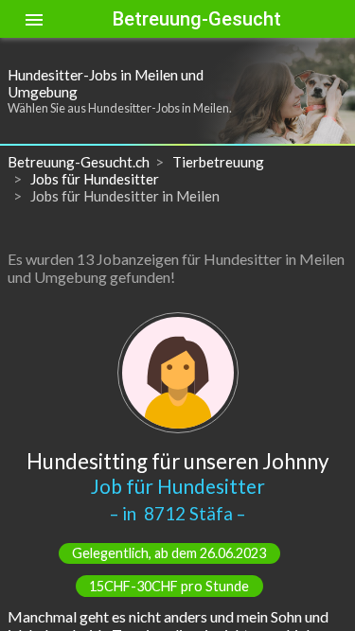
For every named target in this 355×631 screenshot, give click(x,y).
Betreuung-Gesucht (197, 19)
